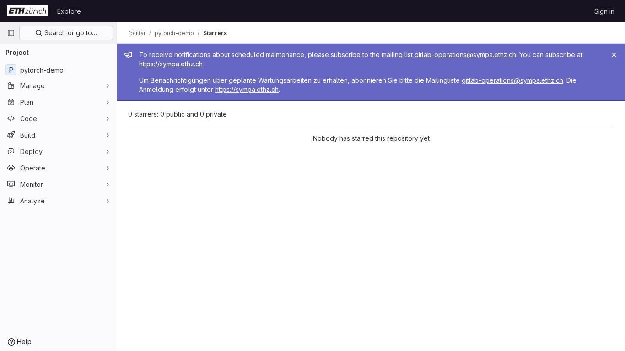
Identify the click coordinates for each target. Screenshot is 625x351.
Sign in (604, 11)
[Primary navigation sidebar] (11, 33)
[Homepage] (27, 11)
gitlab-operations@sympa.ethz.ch (465, 54)
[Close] (614, 54)
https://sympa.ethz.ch (171, 64)
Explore (69, 11)
